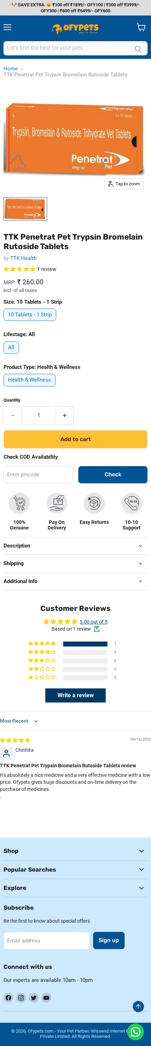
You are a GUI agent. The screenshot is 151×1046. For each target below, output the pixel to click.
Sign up (109, 940)
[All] (12, 355)
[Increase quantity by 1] (65, 415)
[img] (15, 740)
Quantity (12, 400)
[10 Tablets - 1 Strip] (31, 323)
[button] (20, 269)
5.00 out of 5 (93, 622)
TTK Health (23, 258)
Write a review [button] (76, 695)
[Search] (138, 48)
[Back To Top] (138, 1006)
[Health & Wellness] (30, 388)
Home (11, 69)
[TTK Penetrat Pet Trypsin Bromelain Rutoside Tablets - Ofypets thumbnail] (25, 209)
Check (113, 474)
